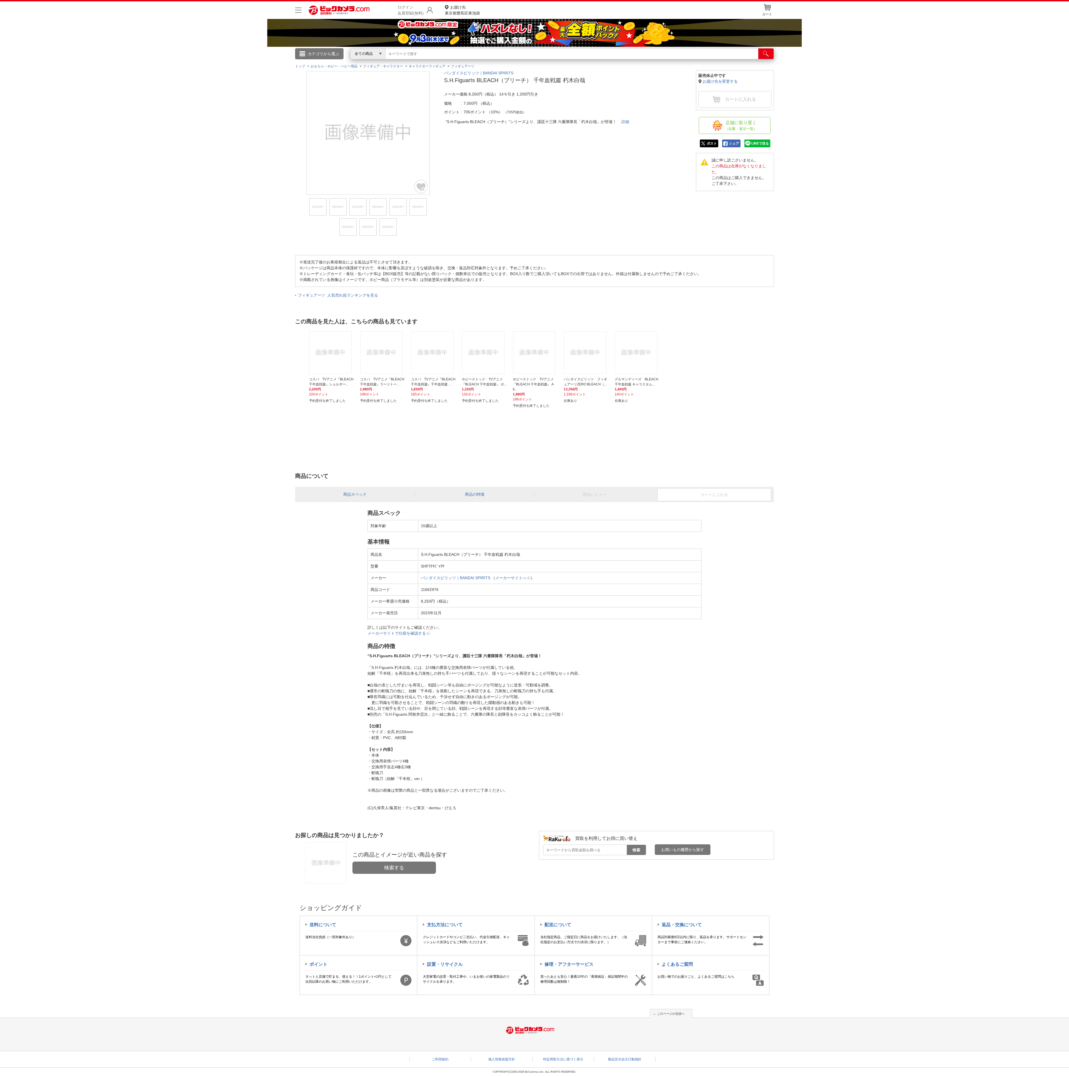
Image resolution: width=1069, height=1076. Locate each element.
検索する (394, 867)
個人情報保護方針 (501, 1059)
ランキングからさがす (512, 61)
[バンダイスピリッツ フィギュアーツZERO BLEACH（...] (586, 352)
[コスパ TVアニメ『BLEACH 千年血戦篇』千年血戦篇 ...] (433, 352)
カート (767, 14)
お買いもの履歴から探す (682, 849)
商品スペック (355, 494)
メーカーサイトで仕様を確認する (396, 633)
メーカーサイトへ (510, 578)
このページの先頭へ (671, 1013)
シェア (734, 143)
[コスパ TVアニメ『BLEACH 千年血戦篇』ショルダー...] (331, 352)
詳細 (625, 121)
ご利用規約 (440, 1059)
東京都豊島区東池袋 (462, 10)
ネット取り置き (606, 61)
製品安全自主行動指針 (624, 1059)
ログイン (414, 63)
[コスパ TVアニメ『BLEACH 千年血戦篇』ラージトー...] (382, 352)
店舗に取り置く (741, 125)
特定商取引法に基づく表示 (563, 1059)
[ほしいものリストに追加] (421, 186)
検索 (636, 850)
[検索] (766, 53)
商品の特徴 (474, 494)
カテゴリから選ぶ (323, 54)
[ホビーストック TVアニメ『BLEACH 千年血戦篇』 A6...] (535, 352)
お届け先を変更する (720, 81)
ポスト (712, 143)
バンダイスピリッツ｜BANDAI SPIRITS (478, 73)
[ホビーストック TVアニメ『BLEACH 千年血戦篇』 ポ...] (484, 352)
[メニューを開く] (298, 10)
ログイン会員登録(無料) (411, 10)
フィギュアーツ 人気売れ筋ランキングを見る (338, 295)
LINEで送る (760, 143)
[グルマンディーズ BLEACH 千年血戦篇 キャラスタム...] (637, 352)
